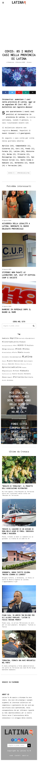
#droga (4, 349)
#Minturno (4, 364)
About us (25, 755)
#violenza (10, 380)
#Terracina (18, 377)
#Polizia (17, 364)
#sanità (14, 373)
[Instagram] (19, 739)
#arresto (22, 338)
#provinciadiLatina (23, 173)
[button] (33, 326)
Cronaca (29, 62)
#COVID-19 (11, 173)
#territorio (28, 377)
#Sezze (4, 377)
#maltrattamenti (28, 361)
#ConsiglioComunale (7, 345)
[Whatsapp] (26, 92)
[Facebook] (5, 92)
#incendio (27, 352)
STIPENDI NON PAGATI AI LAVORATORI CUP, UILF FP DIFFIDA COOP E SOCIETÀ (18, 275)
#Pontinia (23, 364)
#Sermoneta (27, 373)
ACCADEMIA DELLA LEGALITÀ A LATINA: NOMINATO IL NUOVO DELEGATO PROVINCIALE (16, 226)
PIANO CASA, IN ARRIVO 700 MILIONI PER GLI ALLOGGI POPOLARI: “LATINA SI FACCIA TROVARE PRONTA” (18, 617)
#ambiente (5, 338)
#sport (10, 377)
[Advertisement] (19, 26)
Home (11, 755)
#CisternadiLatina (10, 342)
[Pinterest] (19, 92)
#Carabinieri (30, 338)
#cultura (30, 345)
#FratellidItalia (6, 352)
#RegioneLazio (7, 371)
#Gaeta (20, 352)
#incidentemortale (15, 357)
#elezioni (11, 349)
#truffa (4, 380)
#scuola (20, 373)
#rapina (24, 367)
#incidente (5, 357)
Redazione (11, 62)
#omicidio (11, 364)
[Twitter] (12, 92)
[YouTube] (25, 739)
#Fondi (18, 349)
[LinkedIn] (22, 739)
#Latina (27, 356)
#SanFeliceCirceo (6, 373)
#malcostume (18, 361)
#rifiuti (16, 371)
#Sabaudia (24, 371)
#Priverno (29, 364)
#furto (14, 352)
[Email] (32, 92)
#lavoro (4, 361)
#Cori (15, 345)
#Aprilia (14, 338)
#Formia (26, 349)
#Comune (22, 342)
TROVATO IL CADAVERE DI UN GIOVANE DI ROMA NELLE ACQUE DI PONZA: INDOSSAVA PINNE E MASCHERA (18, 531)
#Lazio (10, 361)
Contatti (18, 755)
